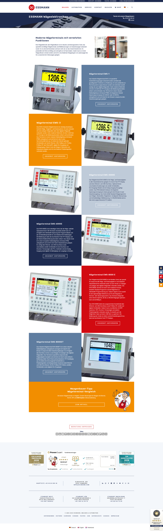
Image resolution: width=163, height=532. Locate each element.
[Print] (106, 434)
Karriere (67, 516)
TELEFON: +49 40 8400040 (110, 1)
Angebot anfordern (107, 104)
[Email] (57, 434)
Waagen (65, 7)
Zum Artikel (81, 404)
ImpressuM (115, 516)
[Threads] (83, 434)
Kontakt (98, 7)
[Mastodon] (71, 434)
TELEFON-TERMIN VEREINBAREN (77, 1)
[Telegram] (97, 434)
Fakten (82, 516)
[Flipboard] (100, 434)
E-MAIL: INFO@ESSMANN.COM (127, 1)
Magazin (108, 7)
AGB (88, 516)
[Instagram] (86, 434)
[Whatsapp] (68, 434)
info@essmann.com (81, 484)
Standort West (47, 496)
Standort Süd (81, 496)
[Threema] (65, 434)
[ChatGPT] (74, 434)
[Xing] (94, 434)
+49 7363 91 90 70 (81, 501)
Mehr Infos (111, 469)
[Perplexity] (80, 434)
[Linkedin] (60, 434)
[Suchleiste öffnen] (132, 7)
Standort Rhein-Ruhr (116, 496)
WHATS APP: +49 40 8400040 (94, 1)
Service (88, 7)
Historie (59, 516)
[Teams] (62, 434)
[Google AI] (77, 434)
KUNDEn (75, 516)
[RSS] (103, 434)
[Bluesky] (91, 434)
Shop (119, 7)
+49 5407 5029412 (47, 501)
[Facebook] (88, 434)
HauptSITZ (40, 483)
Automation (77, 7)
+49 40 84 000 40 (129, 18)
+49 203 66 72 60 (116, 501)
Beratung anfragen (81, 426)
